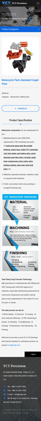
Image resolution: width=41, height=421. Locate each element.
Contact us (22, 108)
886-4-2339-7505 (19, 387)
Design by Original (22, 413)
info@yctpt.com (14, 345)
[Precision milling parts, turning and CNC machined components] (14, 3)
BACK (33, 354)
